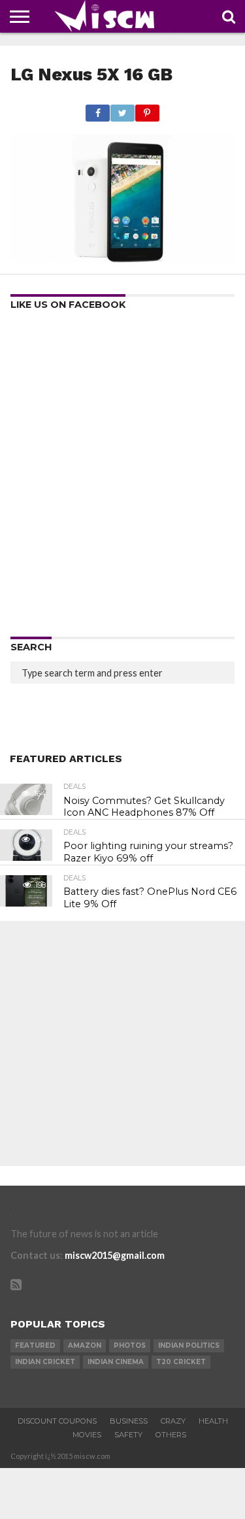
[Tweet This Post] (122, 109)
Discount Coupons (57, 1421)
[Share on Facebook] (98, 109)
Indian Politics (189, 1345)
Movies (87, 1434)
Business (129, 1421)
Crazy (173, 1421)
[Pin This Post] (147, 109)
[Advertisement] (122, 478)
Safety (128, 1434)
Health (213, 1421)
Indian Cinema (116, 1362)
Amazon (84, 1345)
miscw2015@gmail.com (115, 1255)
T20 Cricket (181, 1362)
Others (170, 1434)
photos (130, 1345)
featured (35, 1345)
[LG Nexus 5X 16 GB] (122, 258)
